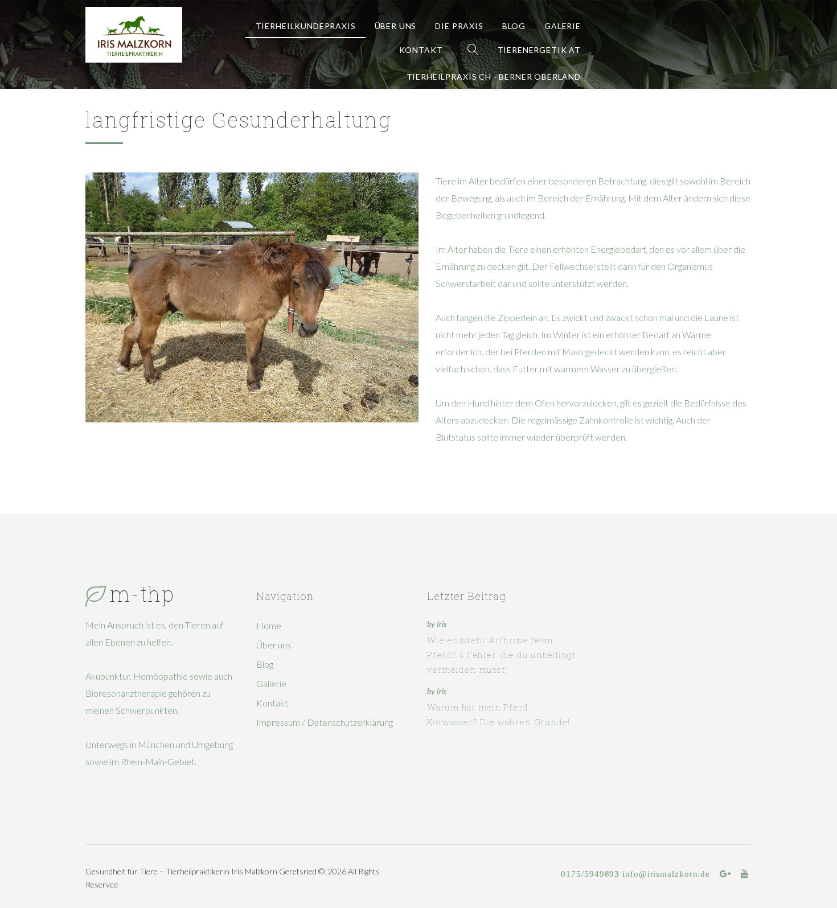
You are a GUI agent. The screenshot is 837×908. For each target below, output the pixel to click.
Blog (514, 26)
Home (268, 625)
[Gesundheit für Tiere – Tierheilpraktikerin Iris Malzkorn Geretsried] (133, 35)
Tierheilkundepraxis (306, 26)
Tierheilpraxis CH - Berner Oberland (494, 76)
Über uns (396, 26)
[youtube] (745, 873)
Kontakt (421, 50)
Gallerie (271, 683)
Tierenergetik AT (539, 50)
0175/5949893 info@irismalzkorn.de (635, 873)
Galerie (562, 26)
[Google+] (725, 873)
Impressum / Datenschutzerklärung (324, 722)
